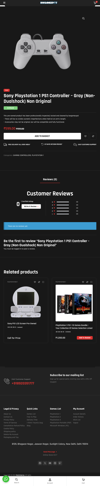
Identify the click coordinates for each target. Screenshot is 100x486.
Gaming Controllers (22, 155)
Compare (93, 136)
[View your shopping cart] (95, 2)
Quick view (43, 282)
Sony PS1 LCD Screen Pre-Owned (21, 323)
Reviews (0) (50, 179)
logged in (17, 249)
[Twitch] (60, 463)
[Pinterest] (55, 463)
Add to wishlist (85, 136)
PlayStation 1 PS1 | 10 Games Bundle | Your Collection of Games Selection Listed (74, 326)
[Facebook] (40, 463)
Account (50, 483)
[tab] (50, 180)
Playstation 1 (38, 155)
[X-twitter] (45, 463)
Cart (83, 483)
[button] (83, 18)
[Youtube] (50, 463)
